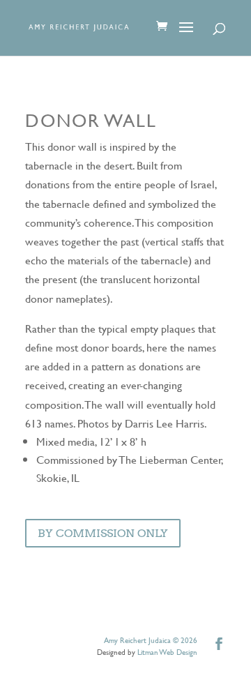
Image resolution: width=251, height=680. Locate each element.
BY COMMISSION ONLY (103, 533)
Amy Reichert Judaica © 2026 (150, 640)
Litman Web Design (167, 652)
